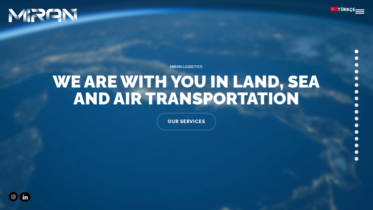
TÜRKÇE (346, 9)
